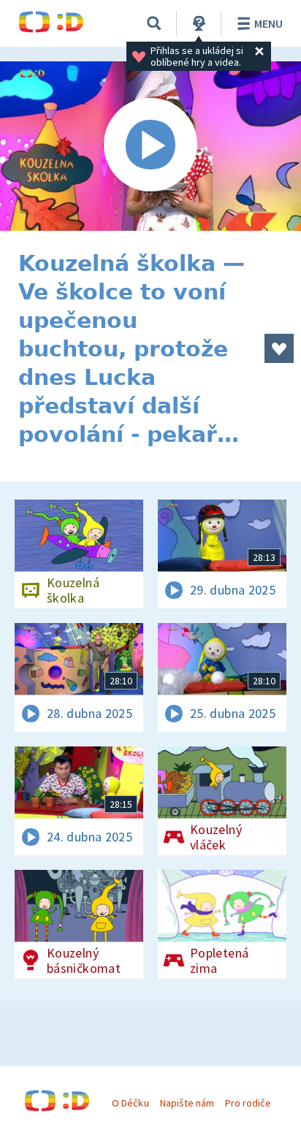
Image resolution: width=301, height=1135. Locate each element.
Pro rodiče (248, 1102)
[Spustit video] (150, 146)
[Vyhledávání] (154, 23)
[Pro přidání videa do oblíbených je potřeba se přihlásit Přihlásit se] (279, 348)
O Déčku (130, 1102)
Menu (268, 23)
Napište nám (187, 1102)
